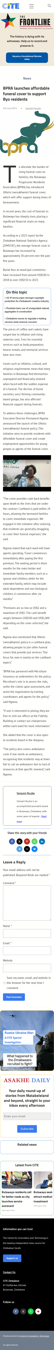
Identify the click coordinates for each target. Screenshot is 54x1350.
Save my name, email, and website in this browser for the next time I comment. (29, 983)
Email (7, 943)
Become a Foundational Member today (27, 57)
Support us (12, 1258)
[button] (27, 473)
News (27, 78)
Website (8, 960)
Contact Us (9, 1272)
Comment (9, 883)
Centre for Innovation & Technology (34, 1336)
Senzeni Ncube (33, 108)
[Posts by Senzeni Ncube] (10, 796)
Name (7, 926)
